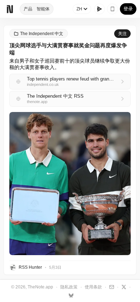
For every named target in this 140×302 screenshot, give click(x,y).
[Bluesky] (70, 295)
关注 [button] (122, 33)
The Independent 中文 (41, 33)
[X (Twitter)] (123, 286)
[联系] (110, 286)
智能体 (43, 8)
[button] (70, 183)
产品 (28, 8)
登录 (128, 8)
